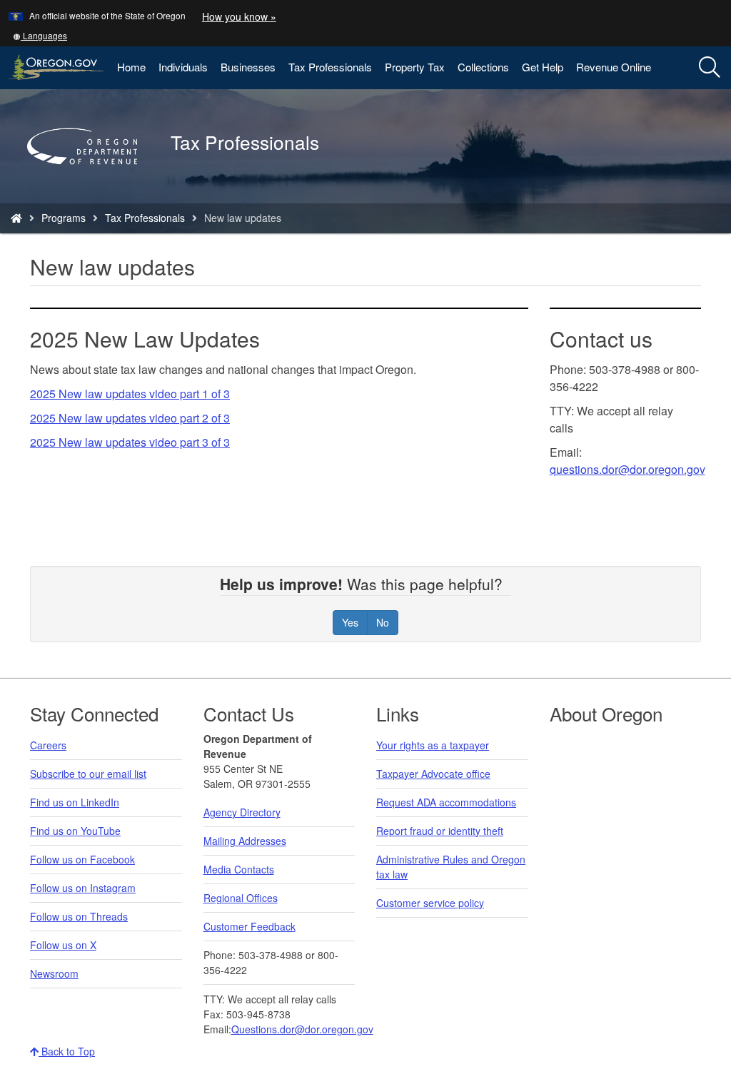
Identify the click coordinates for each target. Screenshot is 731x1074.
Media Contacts (238, 869)
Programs (63, 218)
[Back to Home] (89, 185)
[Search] (709, 67)
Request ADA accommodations (446, 802)
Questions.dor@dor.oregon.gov (302, 1029)
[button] (40, 35)
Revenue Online (613, 66)
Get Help (542, 66)
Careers (48, 745)
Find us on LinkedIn (74, 802)
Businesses (248, 66)
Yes (350, 622)
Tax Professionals (330, 66)
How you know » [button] (239, 16)
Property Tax (415, 66)
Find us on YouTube (75, 831)
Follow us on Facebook (82, 859)
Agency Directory (242, 812)
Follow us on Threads (79, 916)
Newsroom (54, 973)
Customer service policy (430, 903)
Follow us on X (63, 945)
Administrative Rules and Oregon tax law (450, 866)
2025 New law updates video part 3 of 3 (130, 442)
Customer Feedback (249, 926)
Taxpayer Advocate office (433, 773)
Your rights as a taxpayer (432, 745)
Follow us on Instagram (83, 888)
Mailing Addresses (244, 841)
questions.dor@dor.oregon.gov (627, 469)
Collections (483, 66)
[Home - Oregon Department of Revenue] (16, 218)
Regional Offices (240, 898)
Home (131, 66)
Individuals (183, 66)
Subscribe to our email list (88, 773)
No (382, 622)
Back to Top (67, 1051)
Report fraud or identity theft (439, 831)
